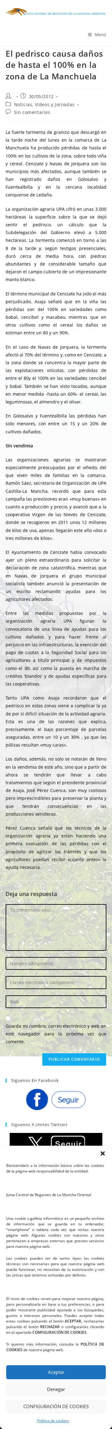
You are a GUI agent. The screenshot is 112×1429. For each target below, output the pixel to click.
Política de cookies (53, 1420)
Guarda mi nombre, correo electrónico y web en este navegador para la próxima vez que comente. (56, 1034)
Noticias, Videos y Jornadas (44, 104)
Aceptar (56, 1372)
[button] (103, 1153)
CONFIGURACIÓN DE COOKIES (56, 1406)
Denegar (56, 1389)
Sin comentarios (32, 112)
